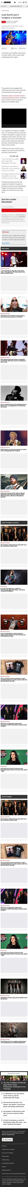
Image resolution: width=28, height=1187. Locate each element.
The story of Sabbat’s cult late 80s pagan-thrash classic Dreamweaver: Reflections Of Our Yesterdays (14, 1086)
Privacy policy (5, 1156)
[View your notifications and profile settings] (14, 2)
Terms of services (20, 214)
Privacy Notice (22, 216)
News (3, 22)
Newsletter (23, 48)
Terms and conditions (7, 1153)
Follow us (15, 48)
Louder (16, 21)
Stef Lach (10, 21)
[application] (14, 116)
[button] (2, 2)
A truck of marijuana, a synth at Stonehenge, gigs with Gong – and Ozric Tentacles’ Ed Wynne (14, 1122)
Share (5, 48)
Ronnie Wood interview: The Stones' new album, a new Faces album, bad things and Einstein (14, 1104)
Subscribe (20, 2)
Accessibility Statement (8, 1163)
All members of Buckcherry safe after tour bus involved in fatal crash (14, 1113)
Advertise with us (6, 1170)
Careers (4, 1166)
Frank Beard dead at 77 (16, 6)
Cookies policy (5, 1159)
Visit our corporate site (8, 1134)
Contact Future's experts (8, 1149)
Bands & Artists (5, 10)
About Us (4, 1146)
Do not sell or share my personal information (13, 1173)
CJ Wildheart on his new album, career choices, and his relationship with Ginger (13, 1095)
